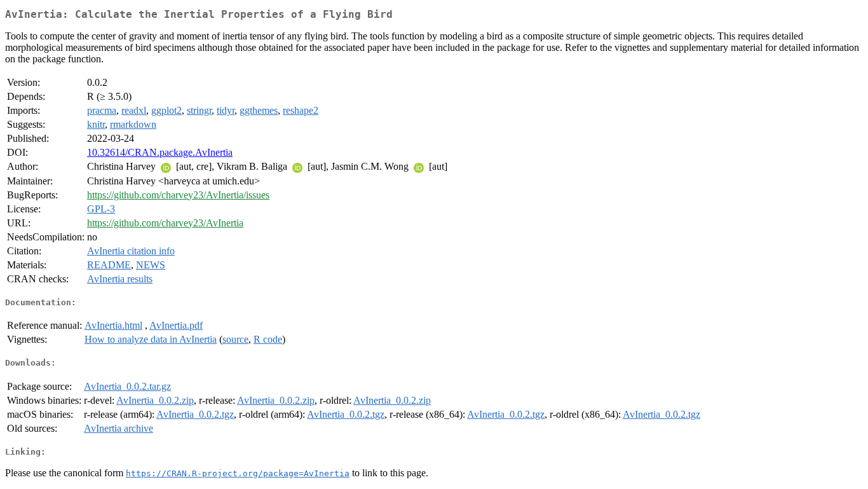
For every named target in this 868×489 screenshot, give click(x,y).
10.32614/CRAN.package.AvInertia (160, 152)
